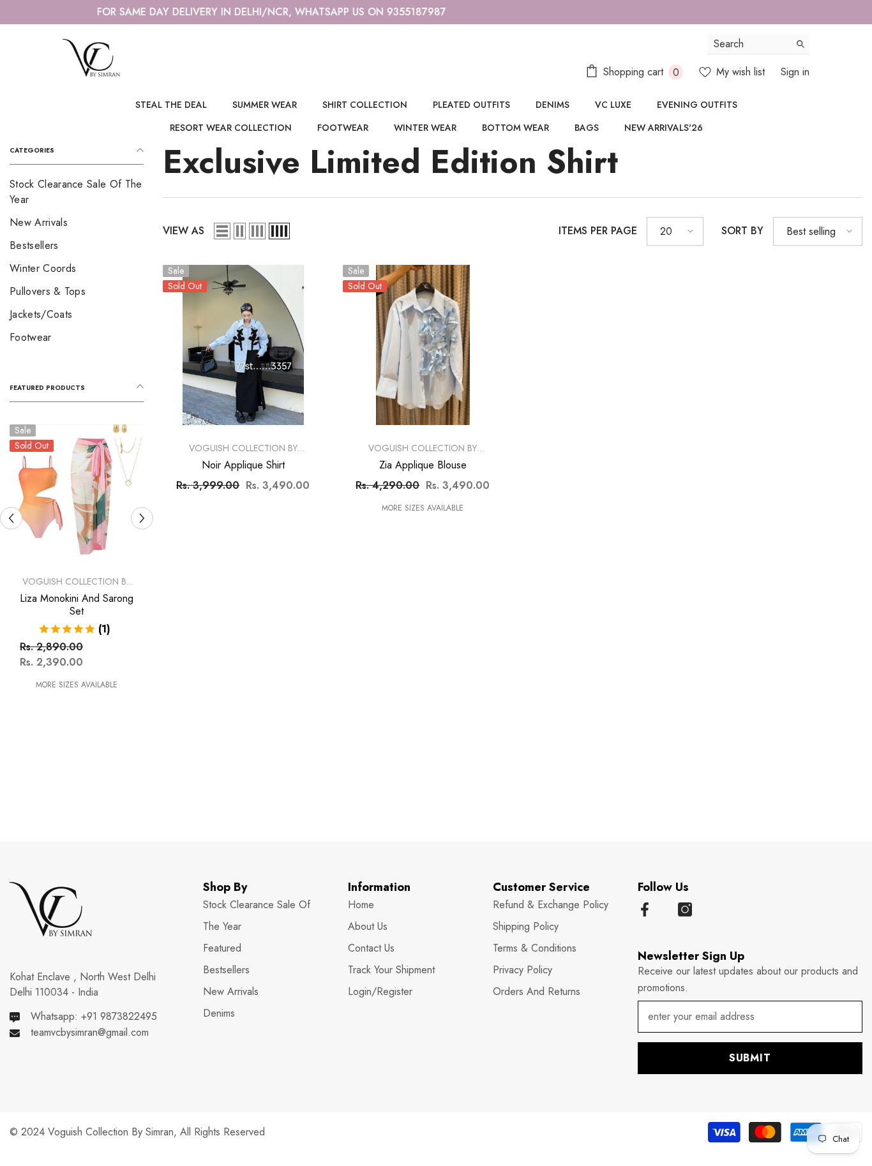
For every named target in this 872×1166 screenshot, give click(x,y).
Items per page (598, 230)
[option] (436, 12)
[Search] (758, 44)
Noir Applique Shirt (243, 465)
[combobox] (748, 44)
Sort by (742, 230)
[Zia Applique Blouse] (423, 345)
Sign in (795, 71)
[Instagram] (685, 909)
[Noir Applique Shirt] (243, 345)
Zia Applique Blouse (423, 465)
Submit (750, 1057)
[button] (11, 518)
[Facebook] (644, 909)
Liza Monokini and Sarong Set (76, 605)
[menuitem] (77, 192)
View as (183, 230)
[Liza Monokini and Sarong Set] (77, 491)
